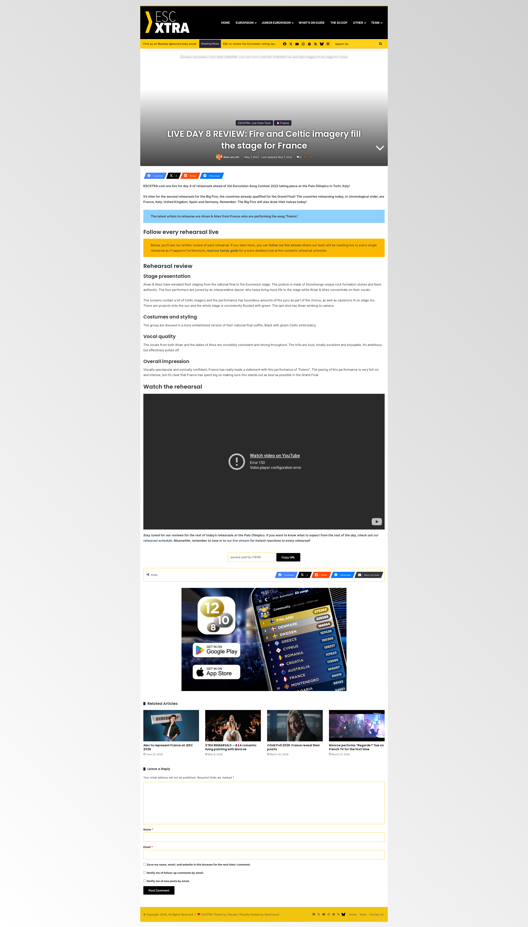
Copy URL (288, 557)
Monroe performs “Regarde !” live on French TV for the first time (356, 747)
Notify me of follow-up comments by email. (175, 872)
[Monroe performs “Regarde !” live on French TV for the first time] (357, 725)
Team (375, 22)
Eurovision (244, 22)
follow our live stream (285, 245)
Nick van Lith (231, 157)
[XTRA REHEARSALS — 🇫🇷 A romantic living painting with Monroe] (233, 725)
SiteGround (271, 914)
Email (148, 847)
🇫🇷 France (282, 123)
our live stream (238, 541)
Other (358, 22)
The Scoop (338, 22)
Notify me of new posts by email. (168, 881)
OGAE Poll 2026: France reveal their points (293, 747)
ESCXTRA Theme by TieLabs (219, 914)
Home (225, 22)
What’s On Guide (312, 22)
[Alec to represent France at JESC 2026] (171, 725)
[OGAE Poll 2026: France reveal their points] (295, 725)
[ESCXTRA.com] (167, 22)
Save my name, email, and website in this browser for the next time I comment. (199, 864)
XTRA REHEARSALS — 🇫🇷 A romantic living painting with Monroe (231, 747)
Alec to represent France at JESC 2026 (168, 747)
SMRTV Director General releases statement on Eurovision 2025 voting (269, 43)
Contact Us (376, 914)
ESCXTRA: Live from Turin (241, 56)
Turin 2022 (216, 56)
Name (148, 829)
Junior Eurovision (276, 22)
